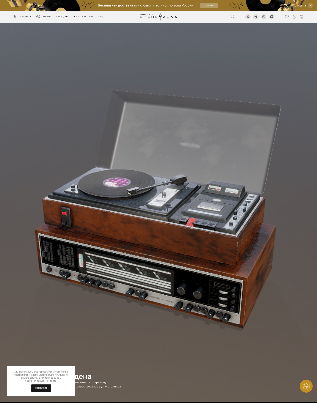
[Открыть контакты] (306, 386)
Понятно (41, 388)
